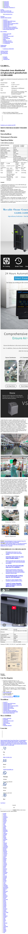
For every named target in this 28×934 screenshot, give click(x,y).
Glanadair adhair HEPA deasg (9, 21)
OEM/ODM (3, 46)
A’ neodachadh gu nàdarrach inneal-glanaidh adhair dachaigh (13, 741)
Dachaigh (2, 16)
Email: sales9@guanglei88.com (7, 12)
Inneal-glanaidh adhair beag (9, 29)
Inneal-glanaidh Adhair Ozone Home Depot (10, 740)
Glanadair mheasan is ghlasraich (9, 27)
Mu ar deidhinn (4, 31)
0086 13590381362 (7, 692)
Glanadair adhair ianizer (8, 24)
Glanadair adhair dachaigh (6, 17)
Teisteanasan (5, 37)
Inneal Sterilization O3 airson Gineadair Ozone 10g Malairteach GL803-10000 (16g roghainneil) (13, 541)
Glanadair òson (6, 25)
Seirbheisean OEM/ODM (8, 48)
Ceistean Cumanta (4, 51)
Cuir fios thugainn (4, 53)
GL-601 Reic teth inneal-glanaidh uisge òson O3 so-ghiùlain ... (15, 566)
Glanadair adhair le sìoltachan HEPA (10, 23)
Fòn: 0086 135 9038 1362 (6, 10)
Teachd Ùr (5, 19)
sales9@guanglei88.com (8, 696)
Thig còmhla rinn (4, 52)
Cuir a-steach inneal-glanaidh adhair (10, 28)
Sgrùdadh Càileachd (7, 40)
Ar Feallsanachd (6, 43)
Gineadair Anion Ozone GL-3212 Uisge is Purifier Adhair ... (15, 557)
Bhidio (4, 39)
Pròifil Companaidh (7, 33)
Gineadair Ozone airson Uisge (13, 742)
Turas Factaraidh (6, 38)
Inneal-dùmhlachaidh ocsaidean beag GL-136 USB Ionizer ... (14, 576)
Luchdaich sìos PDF (11, 125)
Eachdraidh (5, 34)
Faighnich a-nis (4, 125)
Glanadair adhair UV (7, 22)
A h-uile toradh (11, 745)
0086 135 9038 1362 (7, 757)
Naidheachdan (3, 45)
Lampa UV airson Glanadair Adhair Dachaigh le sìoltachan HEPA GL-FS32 (14, 585)
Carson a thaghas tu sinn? (8, 36)
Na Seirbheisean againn (8, 42)
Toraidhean (5, 58)
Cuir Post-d (3, 802)
